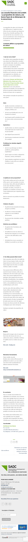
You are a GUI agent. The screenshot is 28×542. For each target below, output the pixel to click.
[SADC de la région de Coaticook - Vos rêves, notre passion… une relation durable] (8, 3)
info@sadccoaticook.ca (7, 487)
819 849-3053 (4, 485)
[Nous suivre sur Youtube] (9, 504)
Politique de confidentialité (6, 534)
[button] (25, 3)
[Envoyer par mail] (14, 442)
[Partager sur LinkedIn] (16, 442)
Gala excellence (5, 450)
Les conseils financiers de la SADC (9, 10)
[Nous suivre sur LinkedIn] (6, 504)
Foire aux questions (12, 498)
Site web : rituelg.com (9, 345)
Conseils (20, 10)
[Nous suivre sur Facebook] (2, 504)
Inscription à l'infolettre (8, 510)
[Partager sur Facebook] (11, 442)
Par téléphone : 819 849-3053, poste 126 (13, 431)
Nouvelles (4, 498)
